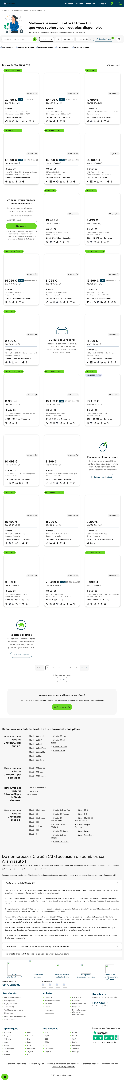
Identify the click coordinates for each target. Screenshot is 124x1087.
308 (46, 1039)
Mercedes (31, 1048)
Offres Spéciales (79, 1004)
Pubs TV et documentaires (15, 1016)
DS (28, 1055)
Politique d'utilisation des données (63, 1063)
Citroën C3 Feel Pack (37, 748)
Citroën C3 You (59, 751)
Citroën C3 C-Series (37, 736)
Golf (74, 1039)
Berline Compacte (52, 1000)
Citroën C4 (33, 814)
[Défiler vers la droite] (90, 39)
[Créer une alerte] (4, 1077)
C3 (46, 1045)
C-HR (74, 1033)
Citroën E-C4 (83, 814)
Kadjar (75, 1042)
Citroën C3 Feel (35, 744)
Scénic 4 (75, 1048)
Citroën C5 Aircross (37, 810)
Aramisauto (6, 10)
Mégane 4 (76, 1045)
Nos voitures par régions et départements (79, 1012)
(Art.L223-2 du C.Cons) (25, 239)
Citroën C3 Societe (61, 842)
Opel (6, 1042)
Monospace (49, 1010)
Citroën (7, 1039)
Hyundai (30, 1036)
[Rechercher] (35, 39)
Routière (48, 1004)
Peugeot (7, 1036)
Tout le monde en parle (13, 1010)
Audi (6, 1051)
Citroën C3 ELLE (35, 740)
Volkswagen (9, 1048)
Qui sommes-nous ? (12, 997)
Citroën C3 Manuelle (37, 787)
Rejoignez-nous (10, 1004)
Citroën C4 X (34, 830)
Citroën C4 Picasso (61, 814)
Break (47, 1007)
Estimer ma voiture (21, 655)
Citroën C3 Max (35, 756)
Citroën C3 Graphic (37, 752)
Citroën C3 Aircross (37, 818)
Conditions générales (16, 1063)
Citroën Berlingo (35, 826)
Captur (48, 1051)
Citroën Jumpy (83, 831)
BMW (29, 1045)
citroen (32, 10)
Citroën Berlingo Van (61, 810)
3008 (47, 1042)
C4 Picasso (49, 1048)
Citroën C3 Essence (37, 768)
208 (46, 1033)
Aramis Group (10, 1019)
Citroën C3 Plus (59, 736)
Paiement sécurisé (109, 1063)
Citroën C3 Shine (60, 747)
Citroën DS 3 (83, 810)
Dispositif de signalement (63, 1066)
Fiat (29, 1033)
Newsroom (8, 1013)
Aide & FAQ (9, 1007)
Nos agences (9, 1000)
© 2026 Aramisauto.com (62, 1075)
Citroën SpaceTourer (86, 835)
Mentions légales (36, 1063)
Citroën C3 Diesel (36, 772)
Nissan (7, 1055)
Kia (28, 1039)
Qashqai (75, 1051)
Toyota (30, 1051)
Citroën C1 (33, 834)
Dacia (6, 1045)
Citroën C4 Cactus (60, 831)
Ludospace (49, 1013)
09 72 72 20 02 (11, 984)
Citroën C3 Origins (36, 760)
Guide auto (76, 1007)
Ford (29, 1042)
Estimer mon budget (103, 477)
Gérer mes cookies (90, 1063)
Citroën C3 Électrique (37, 776)
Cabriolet (76, 1000)
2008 (47, 1036)
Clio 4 (74, 1036)
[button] (52, 39)
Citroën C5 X (34, 822)
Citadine (48, 997)
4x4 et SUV (76, 997)
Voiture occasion (20, 10)
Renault (7, 1033)
